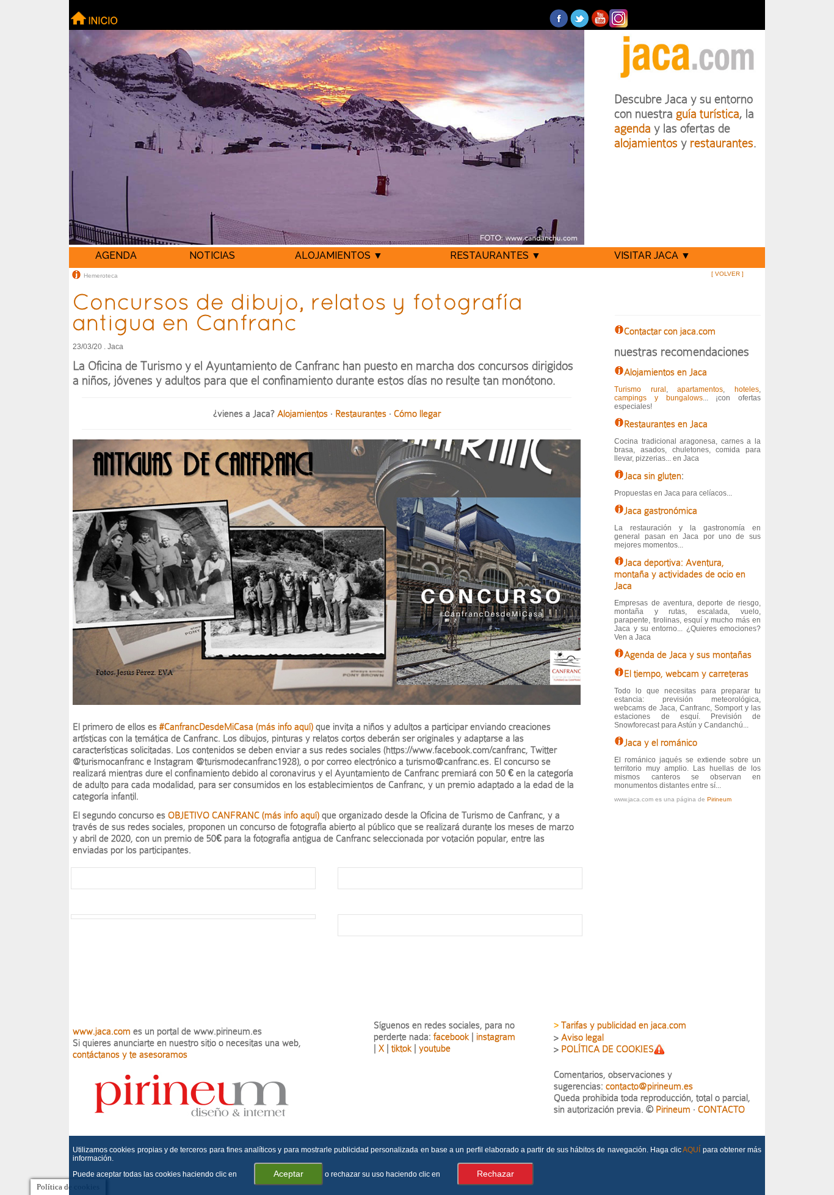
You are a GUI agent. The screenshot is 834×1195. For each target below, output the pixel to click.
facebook (451, 1036)
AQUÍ (691, 1150)
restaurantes (721, 143)
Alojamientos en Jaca (665, 372)
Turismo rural (639, 389)
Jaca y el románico (660, 742)
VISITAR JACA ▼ (652, 255)
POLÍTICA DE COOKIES (607, 1049)
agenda (632, 128)
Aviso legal (582, 1037)
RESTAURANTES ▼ (495, 255)
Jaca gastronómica (660, 510)
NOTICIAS (212, 255)
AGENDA (116, 255)
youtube (435, 1048)
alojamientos (646, 143)
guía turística (707, 113)
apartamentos (700, 389)
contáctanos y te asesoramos (130, 1054)
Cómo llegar (417, 413)
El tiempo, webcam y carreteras (686, 673)
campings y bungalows (658, 398)
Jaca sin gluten (652, 476)
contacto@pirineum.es (649, 1086)
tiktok (401, 1048)
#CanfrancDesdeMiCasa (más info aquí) (236, 726)
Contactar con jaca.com (670, 331)
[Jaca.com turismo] (687, 80)
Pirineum (719, 799)
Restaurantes (360, 413)
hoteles (746, 389)
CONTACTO (721, 1109)
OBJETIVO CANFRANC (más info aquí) (245, 815)
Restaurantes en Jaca (666, 424)
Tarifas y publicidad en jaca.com (623, 1025)
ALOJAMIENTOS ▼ (339, 255)
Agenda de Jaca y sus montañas (688, 654)
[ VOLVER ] (727, 273)
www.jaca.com (102, 1031)
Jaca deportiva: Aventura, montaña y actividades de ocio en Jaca (679, 574)
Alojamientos (302, 413)
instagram (495, 1036)
